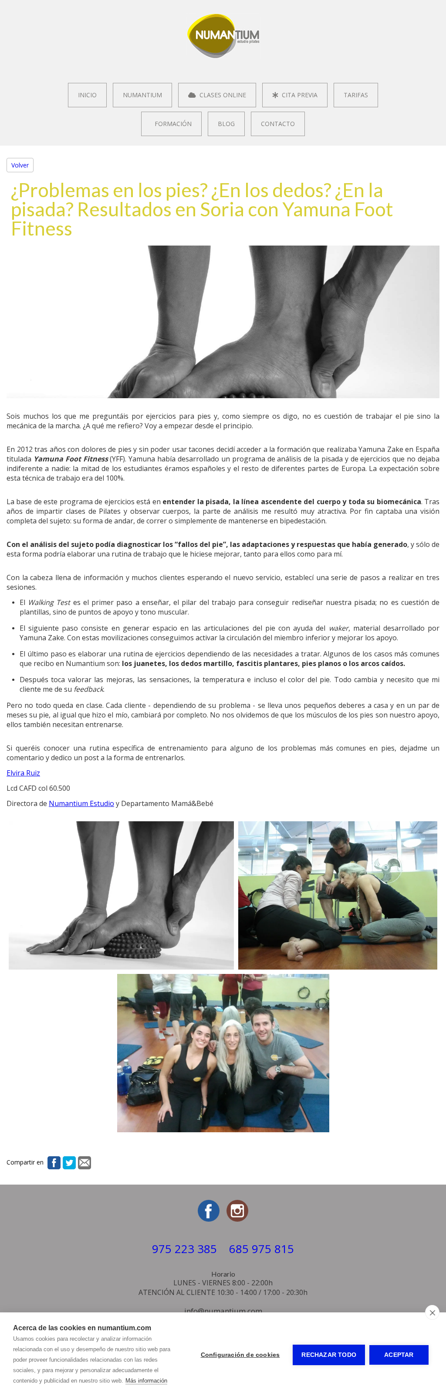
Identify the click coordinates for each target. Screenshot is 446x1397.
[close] (432, 1312)
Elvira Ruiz (23, 773)
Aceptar (398, 1355)
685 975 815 (261, 1249)
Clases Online (221, 95)
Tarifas (356, 95)
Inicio (87, 95)
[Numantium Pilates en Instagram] (237, 1219)
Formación (171, 124)
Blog (226, 124)
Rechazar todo (328, 1355)
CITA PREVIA (298, 95)
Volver (20, 165)
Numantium (142, 95)
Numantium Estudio (81, 803)
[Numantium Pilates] (223, 56)
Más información (146, 1380)
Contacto (278, 124)
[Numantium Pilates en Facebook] (209, 1219)
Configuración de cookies (240, 1355)
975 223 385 (184, 1249)
